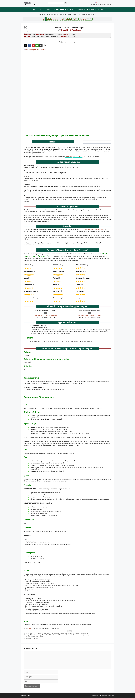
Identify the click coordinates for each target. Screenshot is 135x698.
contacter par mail (96, 695)
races (83, 633)
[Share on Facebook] (29, 45)
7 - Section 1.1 (46, 633)
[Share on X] (25, 45)
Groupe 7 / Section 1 (31, 635)
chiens (57, 633)
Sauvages (72, 9)
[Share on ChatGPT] (40, 45)
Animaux (27, 2)
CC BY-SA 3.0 (77, 157)
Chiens (34, 9)
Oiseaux (48, 9)
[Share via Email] (37, 45)
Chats (40, 9)
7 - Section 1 (38, 633)
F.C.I (30, 628)
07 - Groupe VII (30, 633)
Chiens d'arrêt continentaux (74, 635)
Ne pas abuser (90, 9)
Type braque (86, 635)
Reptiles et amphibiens (60, 9)
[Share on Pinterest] (33, 45)
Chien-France (62, 635)
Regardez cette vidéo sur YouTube (45, 315)
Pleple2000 (68, 157)
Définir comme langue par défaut (100, 4)
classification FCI (69, 633)
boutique (80, 9)
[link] (67, 88)
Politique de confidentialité (108, 695)
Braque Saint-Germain (32, 638)
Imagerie (100, 9)
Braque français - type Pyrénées (93, 229)
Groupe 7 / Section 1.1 (44, 635)
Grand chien (53, 635)
